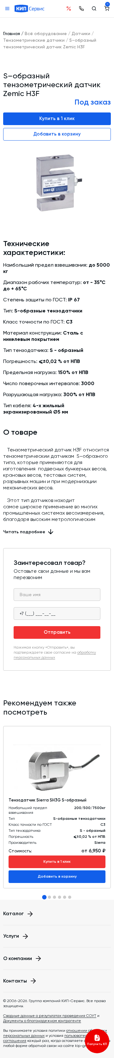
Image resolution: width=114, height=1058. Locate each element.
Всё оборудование (46, 33)
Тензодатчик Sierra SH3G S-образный (47, 800)
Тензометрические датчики (34, 40)
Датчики (81, 33)
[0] (106, 8)
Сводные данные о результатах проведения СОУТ (49, 1015)
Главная (11, 33)
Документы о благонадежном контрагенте (42, 1021)
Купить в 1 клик (57, 118)
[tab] (44, 897)
